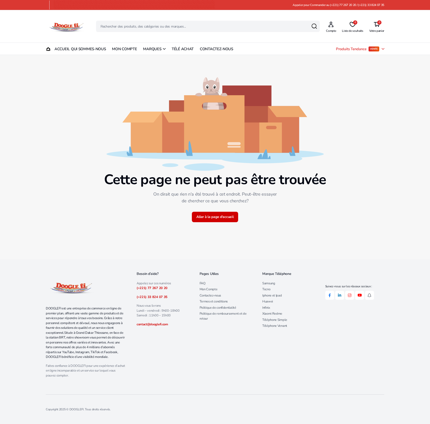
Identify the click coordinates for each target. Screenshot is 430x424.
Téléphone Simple (274, 320)
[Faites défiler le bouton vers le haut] (419, 413)
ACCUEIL (59, 48)
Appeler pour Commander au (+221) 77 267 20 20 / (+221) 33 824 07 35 (338, 5)
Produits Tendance (357, 48)
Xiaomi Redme (272, 313)
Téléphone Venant (274, 326)
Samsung (268, 283)
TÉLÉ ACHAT (183, 48)
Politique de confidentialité (218, 307)
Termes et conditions (214, 301)
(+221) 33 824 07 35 (152, 297)
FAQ (203, 283)
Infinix (266, 307)
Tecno (266, 289)
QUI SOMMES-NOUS (88, 48)
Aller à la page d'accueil (214, 216)
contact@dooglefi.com (152, 324)
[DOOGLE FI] (66, 26)
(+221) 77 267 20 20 (152, 288)
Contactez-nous (210, 295)
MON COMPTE (124, 48)
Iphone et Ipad (272, 295)
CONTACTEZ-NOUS (216, 48)
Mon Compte (208, 289)
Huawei (267, 301)
